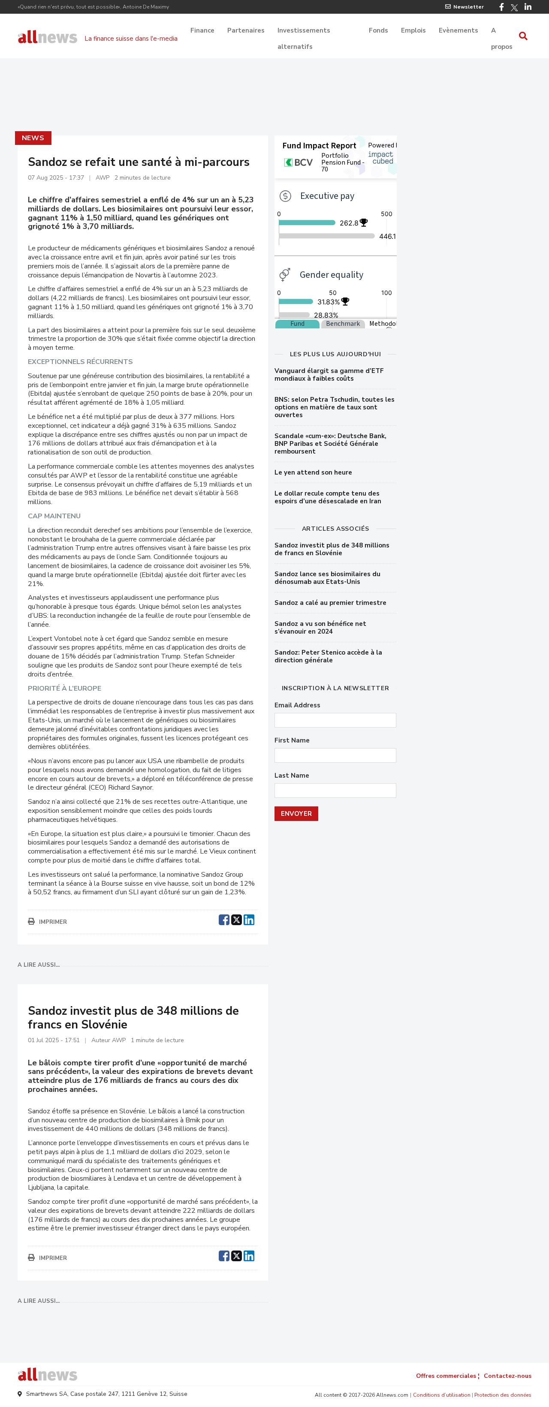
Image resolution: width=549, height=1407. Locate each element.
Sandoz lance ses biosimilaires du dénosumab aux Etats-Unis (327, 578)
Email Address (297, 705)
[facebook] (224, 918)
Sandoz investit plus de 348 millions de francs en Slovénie (331, 549)
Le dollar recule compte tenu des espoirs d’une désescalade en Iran (327, 497)
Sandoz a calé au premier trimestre (330, 603)
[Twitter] (514, 7)
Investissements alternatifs (304, 31)
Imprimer (53, 922)
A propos (502, 31)
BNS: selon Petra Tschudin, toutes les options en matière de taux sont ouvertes (334, 407)
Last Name (291, 776)
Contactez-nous (507, 1376)
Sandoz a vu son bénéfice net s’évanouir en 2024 (320, 627)
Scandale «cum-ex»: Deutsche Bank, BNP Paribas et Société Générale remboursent (330, 443)
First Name (292, 741)
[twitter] (236, 918)
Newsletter (468, 6)
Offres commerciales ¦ (448, 1376)
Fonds (378, 30)
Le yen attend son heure (313, 472)
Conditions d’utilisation (442, 1395)
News (33, 138)
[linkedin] (249, 918)
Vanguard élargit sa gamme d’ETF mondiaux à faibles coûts (329, 374)
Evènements (458, 30)
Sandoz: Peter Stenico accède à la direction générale (328, 656)
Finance (202, 30)
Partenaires (246, 30)
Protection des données (502, 1395)
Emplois (413, 30)
